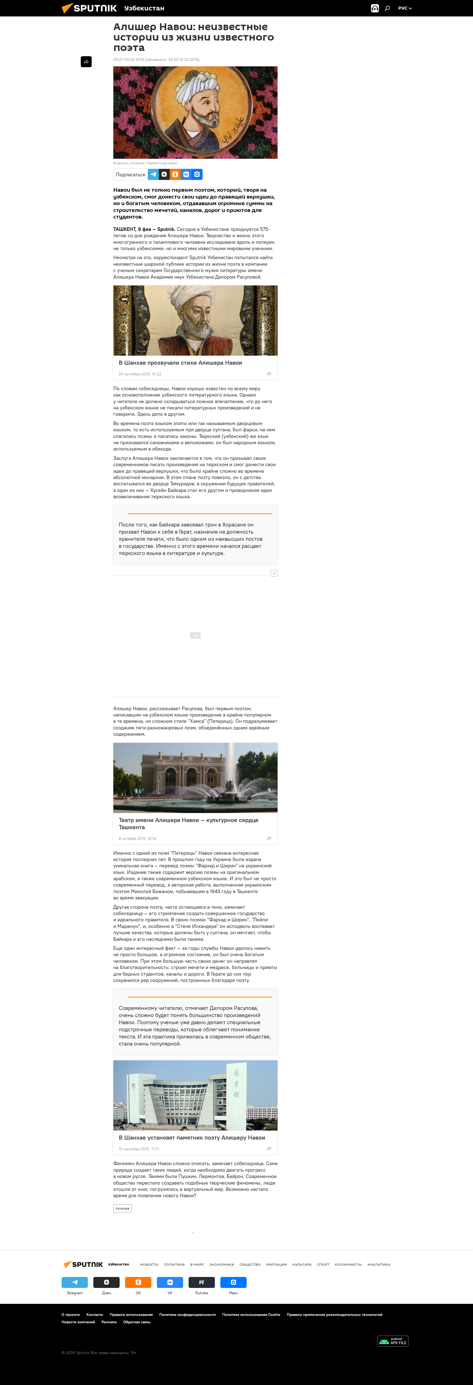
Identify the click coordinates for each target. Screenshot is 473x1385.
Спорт (323, 1264)
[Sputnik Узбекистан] (91, 15)
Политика (174, 1264)
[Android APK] (392, 1342)
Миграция (276, 1264)
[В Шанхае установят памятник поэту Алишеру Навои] (195, 1095)
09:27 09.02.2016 (128, 59)
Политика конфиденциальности (187, 1314)
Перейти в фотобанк (162, 163)
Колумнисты (348, 1264)
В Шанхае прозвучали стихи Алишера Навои (180, 362)
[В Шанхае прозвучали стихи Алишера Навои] (195, 320)
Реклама (109, 1321)
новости (149, 1264)
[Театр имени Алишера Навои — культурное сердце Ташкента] (195, 778)
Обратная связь (137, 1321)
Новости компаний (78, 1321)
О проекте (71, 1314)
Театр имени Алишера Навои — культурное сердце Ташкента (188, 823)
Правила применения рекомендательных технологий (334, 1314)
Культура (122, 1208)
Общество (250, 1264)
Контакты (94, 1314)
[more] (269, 373)
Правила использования (131, 1314)
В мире (197, 1264)
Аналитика (378, 1264)
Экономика (221, 1264)
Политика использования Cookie (251, 1314)
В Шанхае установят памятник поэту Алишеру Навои (192, 1137)
